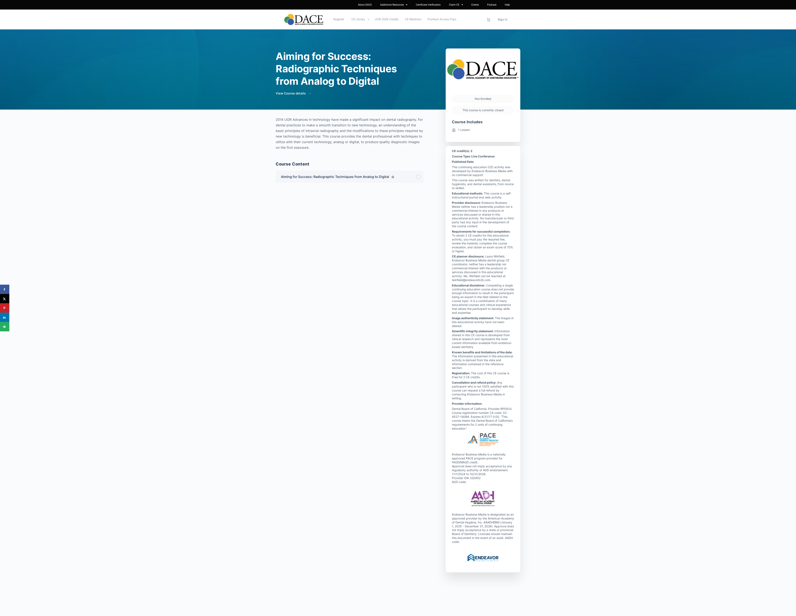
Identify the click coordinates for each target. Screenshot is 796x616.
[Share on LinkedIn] (4, 317)
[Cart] (488, 19)
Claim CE (454, 4)
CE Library (358, 19)
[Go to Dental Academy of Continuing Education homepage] (304, 19)
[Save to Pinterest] (4, 308)
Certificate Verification (428, 4)
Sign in (502, 19)
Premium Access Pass (441, 19)
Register (338, 19)
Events (475, 4)
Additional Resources (392, 4)
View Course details (291, 93)
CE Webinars (413, 19)
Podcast (491, 4)
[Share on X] (4, 298)
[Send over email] (4, 326)
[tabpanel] (350, 133)
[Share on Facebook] (4, 289)
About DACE (365, 4)
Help (507, 4)
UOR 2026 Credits (387, 19)
